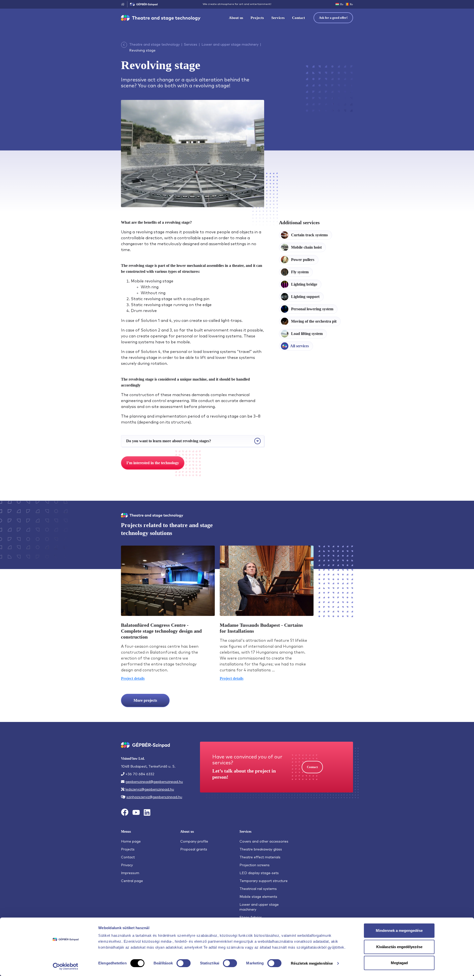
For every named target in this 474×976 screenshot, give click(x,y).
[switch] (184, 963)
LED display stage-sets (259, 873)
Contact (298, 18)
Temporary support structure (263, 881)
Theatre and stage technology (154, 44)
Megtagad (399, 963)
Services (278, 18)
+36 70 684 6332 (139, 774)
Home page (131, 841)
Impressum (130, 873)
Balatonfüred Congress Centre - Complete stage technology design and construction (161, 631)
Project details (133, 678)
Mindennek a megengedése (399, 930)
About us (236, 18)
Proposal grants (193, 849)
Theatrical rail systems (258, 889)
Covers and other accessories (263, 841)
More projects (145, 700)
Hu (341, 4)
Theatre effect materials (259, 857)
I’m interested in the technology (152, 463)
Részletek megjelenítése (312, 963)
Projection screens (254, 865)
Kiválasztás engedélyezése (399, 947)
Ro (351, 4)
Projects (257, 18)
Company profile (194, 841)
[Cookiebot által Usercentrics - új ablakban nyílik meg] (65, 966)
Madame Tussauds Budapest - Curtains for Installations (261, 628)
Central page (132, 881)
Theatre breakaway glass (260, 849)
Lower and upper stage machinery (229, 44)
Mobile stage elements (258, 897)
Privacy (127, 865)
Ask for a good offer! (333, 17)
